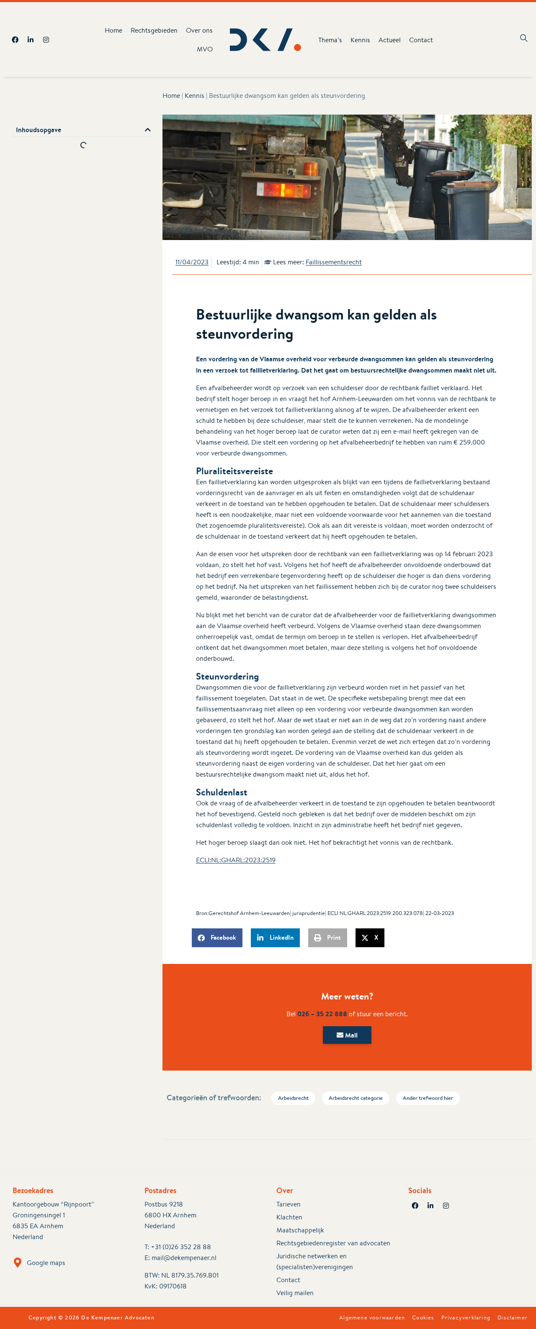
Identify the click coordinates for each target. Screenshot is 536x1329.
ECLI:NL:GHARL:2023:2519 (236, 860)
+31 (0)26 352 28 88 (181, 1246)
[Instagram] (46, 39)
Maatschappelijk (300, 1230)
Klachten (289, 1217)
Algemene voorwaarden (372, 1317)
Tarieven (288, 1204)
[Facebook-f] (15, 39)
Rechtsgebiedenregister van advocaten (333, 1243)
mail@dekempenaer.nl (184, 1257)
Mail (350, 1035)
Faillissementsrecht (334, 262)
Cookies (423, 1317)
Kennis (360, 40)
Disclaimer (512, 1317)
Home (113, 30)
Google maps (46, 1262)
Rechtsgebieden (154, 30)
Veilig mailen (295, 1292)
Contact (421, 40)
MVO (205, 49)
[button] (148, 129)
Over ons (199, 30)
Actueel (390, 40)
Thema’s (330, 40)
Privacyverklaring (465, 1317)
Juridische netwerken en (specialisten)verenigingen (314, 1261)
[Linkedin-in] (30, 39)
